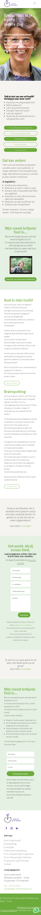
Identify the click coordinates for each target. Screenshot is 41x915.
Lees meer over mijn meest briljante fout (20, 279)
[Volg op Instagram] (11, 828)
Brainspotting (10, 843)
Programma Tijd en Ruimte (16, 860)
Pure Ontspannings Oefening (17, 857)
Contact (7, 864)
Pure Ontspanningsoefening (20, 133)
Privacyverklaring (9, 910)
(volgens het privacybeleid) (22, 625)
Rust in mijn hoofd (12, 840)
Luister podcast (20, 150)
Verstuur (24, 615)
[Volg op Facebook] (6, 828)
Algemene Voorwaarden (28, 907)
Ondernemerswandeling (15, 850)
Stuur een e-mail (20, 144)
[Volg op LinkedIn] (17, 828)
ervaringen (25, 525)
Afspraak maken (20, 139)
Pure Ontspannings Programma (20, 128)
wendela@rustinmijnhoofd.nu (18, 888)
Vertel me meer (11, 383)
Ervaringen (9, 847)
